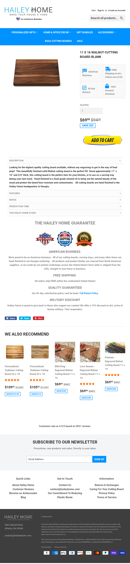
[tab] (65, 264)
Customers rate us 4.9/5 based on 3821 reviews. (65, 426)
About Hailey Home (23, 485)
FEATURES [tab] (14, 193)
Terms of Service (107, 497)
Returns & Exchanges (107, 485)
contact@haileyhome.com (65, 489)
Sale (80, 41)
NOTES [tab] (12, 200)
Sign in (101, 10)
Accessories (106, 32)
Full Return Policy (89, 293)
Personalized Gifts (24, 32)
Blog (23, 497)
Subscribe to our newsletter (65, 442)
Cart (93, 10)
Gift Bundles (85, 32)
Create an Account (116, 10)
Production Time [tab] (19, 206)
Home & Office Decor (56, 32)
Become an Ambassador (23, 493)
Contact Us (65, 485)
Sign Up (99, 459)
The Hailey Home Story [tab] (22, 213)
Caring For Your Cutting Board (107, 489)
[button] (12, 380)
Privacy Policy (107, 493)
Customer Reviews (23, 489)
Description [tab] (16, 160)
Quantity (84, 105)
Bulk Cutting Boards (58, 41)
